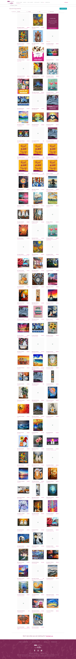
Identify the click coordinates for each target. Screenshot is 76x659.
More (42, 2)
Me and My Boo (34, 466)
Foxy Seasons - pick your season (36, 239)
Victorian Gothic (34, 547)
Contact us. (49, 636)
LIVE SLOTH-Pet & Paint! (35, 628)
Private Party (36, 641)
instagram (38, 650)
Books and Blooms (34, 320)
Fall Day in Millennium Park (21, 271)
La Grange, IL (18, 3)
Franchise (47, 2)
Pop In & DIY (37, 2)
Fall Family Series (48, 563)
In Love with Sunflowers (49, 336)
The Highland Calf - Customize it (50, 352)
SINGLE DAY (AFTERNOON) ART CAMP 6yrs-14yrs (52, 158)
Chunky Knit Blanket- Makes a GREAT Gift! (23, 320)
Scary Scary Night (34, 563)
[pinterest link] (41, 650)
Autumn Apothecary (35, 271)
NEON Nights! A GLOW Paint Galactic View (23, 255)
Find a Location (23, 641)
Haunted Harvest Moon (20, 239)
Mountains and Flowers (20, 77)
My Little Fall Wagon (34, 401)
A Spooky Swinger (49, 498)
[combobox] (22, 11)
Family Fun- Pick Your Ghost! (50, 255)
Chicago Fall (33, 28)
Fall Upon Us (33, 433)
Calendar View (63, 8)
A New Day (18, 482)
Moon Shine (19, 433)
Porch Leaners (48, 385)
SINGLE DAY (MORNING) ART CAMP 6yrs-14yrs (23, 158)
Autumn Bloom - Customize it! (50, 547)
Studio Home (19, 2)
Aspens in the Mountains (35, 498)
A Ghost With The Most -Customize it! (22, 28)
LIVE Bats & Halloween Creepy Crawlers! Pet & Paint (23, 628)
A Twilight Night (19, 563)
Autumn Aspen (34, 190)
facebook (34, 650)
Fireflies (47, 271)
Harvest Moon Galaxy (49, 401)
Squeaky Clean (19, 352)
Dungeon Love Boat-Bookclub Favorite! (37, 482)
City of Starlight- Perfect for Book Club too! (38, 93)
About (45, 641)
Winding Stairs (48, 482)
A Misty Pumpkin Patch (49, 579)
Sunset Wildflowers (20, 579)
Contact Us (43, 653)
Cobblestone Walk (34, 77)
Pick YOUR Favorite (34, 109)
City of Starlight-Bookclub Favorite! (37, 417)
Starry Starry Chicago (20, 109)
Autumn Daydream (34, 304)
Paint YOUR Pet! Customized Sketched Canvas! (37, 580)
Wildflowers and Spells (20, 466)
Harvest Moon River (20, 190)
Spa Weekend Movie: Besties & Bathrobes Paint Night (38, 369)
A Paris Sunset (48, 304)
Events (24, 2)
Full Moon (18, 385)
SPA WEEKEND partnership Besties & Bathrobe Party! (51, 93)
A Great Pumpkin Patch (20, 547)
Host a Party (30, 2)
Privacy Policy (33, 653)
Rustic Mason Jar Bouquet (50, 77)
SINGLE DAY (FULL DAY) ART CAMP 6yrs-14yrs (38, 158)
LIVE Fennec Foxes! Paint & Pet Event (51, 466)
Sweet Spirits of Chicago (49, 320)
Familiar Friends (19, 304)
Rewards (66, 2)
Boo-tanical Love (19, 401)
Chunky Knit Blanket (34, 385)
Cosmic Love (48, 433)
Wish (18, 417)
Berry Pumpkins (19, 498)
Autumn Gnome (48, 417)
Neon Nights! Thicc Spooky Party (36, 352)
